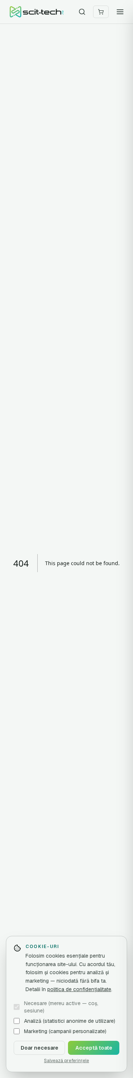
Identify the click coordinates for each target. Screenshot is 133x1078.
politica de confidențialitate (79, 989)
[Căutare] (82, 11)
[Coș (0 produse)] (101, 12)
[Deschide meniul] (120, 12)
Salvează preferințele (66, 1061)
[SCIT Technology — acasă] (36, 11)
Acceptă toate (93, 1047)
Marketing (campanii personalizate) (65, 1031)
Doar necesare (39, 1047)
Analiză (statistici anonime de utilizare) (69, 1021)
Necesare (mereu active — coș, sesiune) (61, 1007)
